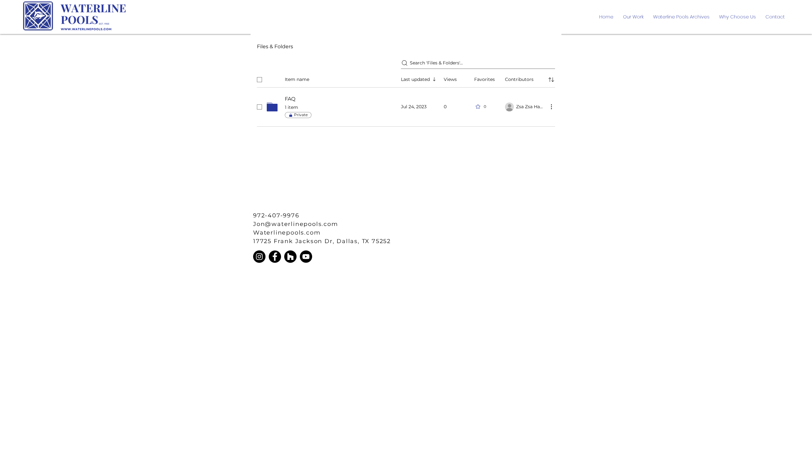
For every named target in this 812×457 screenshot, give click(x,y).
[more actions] (551, 106)
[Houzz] (290, 256)
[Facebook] (275, 256)
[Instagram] (259, 256)
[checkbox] (259, 79)
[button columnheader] (551, 79)
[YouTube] (306, 256)
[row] (406, 78)
